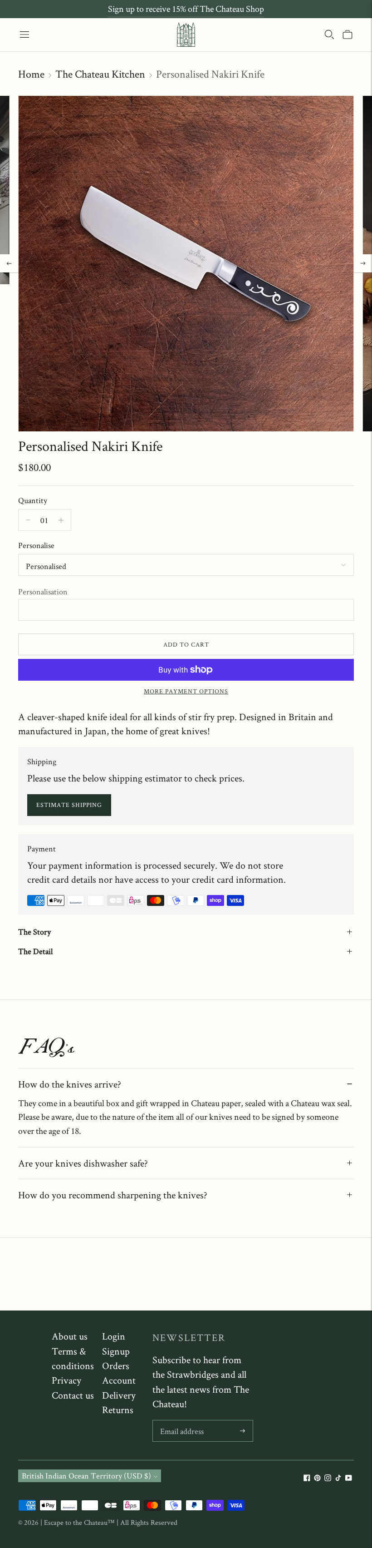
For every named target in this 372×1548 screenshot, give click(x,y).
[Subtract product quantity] (61, 519)
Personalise (36, 545)
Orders (115, 1365)
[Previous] (9, 263)
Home (31, 74)
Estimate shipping (69, 805)
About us (70, 1336)
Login (113, 1336)
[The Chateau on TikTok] (338, 1478)
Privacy (66, 1380)
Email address (182, 1421)
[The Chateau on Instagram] (327, 1478)
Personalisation (43, 591)
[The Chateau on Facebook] (306, 1478)
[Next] (363, 263)
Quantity (32, 500)
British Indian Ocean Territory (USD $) (86, 1475)
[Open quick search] (329, 35)
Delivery (119, 1395)
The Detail (35, 951)
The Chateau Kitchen (100, 74)
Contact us (73, 1395)
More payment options (186, 691)
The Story (34, 931)
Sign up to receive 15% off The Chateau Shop (186, 9)
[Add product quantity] (28, 519)
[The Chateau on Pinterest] (317, 1478)
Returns (117, 1409)
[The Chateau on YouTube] (348, 1478)
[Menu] (24, 35)
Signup (116, 1351)
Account (119, 1380)
